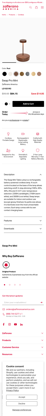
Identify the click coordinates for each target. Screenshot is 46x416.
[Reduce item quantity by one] (3, 103)
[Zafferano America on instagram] (9, 324)
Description (9, 174)
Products (12, 15)
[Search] (30, 7)
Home (4, 15)
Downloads (9, 228)
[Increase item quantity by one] (10, 103)
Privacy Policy (12, 390)
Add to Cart (28, 104)
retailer (25, 120)
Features (8, 220)
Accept (22, 397)
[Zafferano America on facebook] (3, 324)
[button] (4, 284)
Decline (21, 403)
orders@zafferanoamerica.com (20, 309)
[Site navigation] (42, 7)
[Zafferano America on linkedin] (21, 324)
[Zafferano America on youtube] (15, 324)
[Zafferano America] (12, 7)
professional (14, 120)
